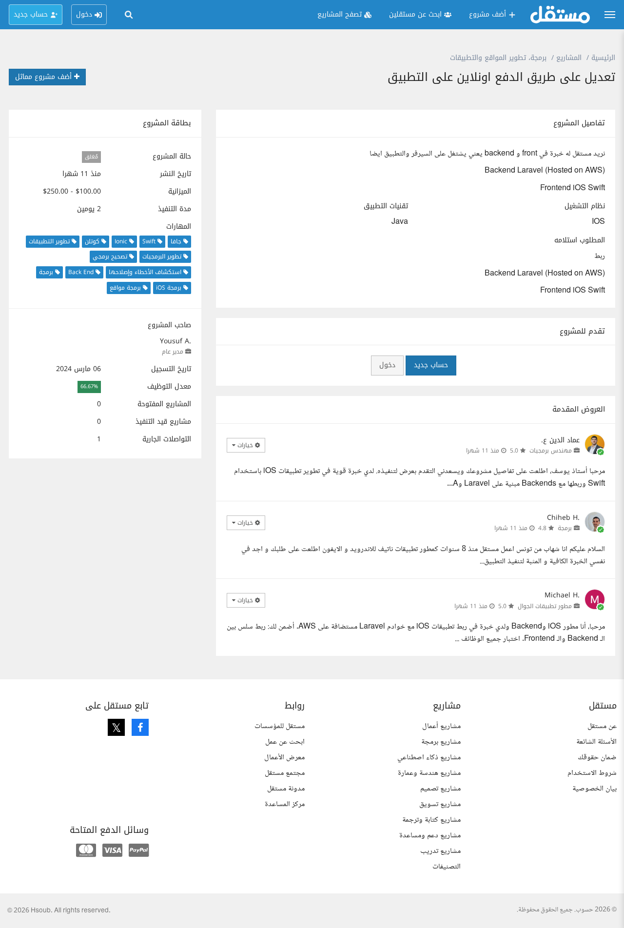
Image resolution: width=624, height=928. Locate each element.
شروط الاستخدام (592, 773)
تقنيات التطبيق (386, 206)
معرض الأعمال (284, 757)
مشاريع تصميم (440, 788)
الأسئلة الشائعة (596, 742)
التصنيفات (446, 866)
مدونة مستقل (286, 788)
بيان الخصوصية (594, 788)
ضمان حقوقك (597, 757)
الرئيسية (603, 57)
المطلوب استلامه (579, 240)
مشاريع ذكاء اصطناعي (429, 757)
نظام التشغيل (585, 206)
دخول (387, 365)
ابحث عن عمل (285, 742)
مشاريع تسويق (440, 804)
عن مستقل (602, 726)
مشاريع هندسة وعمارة (429, 773)
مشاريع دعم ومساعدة (430, 835)
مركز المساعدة (285, 804)
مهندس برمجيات (550, 450)
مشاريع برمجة (441, 742)
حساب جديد (431, 365)
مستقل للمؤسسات (279, 726)
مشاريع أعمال (441, 726)
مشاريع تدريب (440, 851)
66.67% (89, 387)
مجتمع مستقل (285, 773)
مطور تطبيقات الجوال (545, 606)
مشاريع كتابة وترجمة (431, 820)
